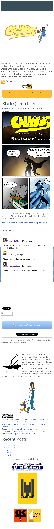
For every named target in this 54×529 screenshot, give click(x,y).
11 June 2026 (9, 445)
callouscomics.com (27, 429)
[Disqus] (26, 269)
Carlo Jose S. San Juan (37, 419)
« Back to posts (8, 230)
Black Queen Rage (19, 103)
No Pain (12, 223)
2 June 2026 (8, 450)
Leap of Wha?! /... (36, 223)
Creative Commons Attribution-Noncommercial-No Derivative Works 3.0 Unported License (24, 424)
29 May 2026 (9, 455)
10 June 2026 (9, 447)
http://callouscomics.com (24, 433)
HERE (9, 216)
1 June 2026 (8, 452)
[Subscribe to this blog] (3, 82)
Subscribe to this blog (15, 81)
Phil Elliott (45, 364)
